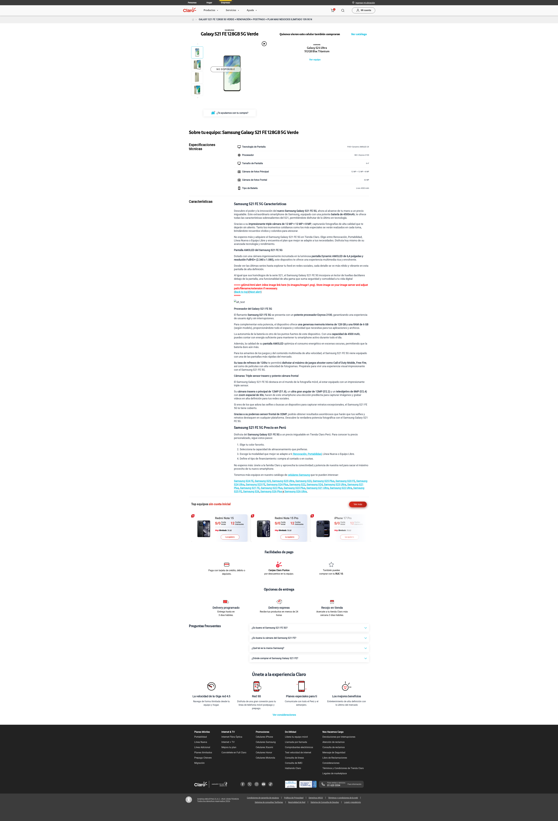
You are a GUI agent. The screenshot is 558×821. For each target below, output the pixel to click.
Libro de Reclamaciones (334, 757)
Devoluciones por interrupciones (338, 736)
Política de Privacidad (293, 798)
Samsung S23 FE (255, 484)
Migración (199, 763)
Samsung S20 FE (345, 480)
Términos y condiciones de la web (343, 798)
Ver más (358, 504)
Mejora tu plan (228, 747)
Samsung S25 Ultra (282, 480)
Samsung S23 (303, 480)
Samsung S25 (262, 480)
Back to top (241, 291)
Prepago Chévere (203, 757)
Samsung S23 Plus (294, 487)
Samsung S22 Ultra (340, 487)
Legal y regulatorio (352, 802)
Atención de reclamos (333, 742)
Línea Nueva (200, 742)
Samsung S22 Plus (271, 487)
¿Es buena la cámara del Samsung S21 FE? (274, 638)
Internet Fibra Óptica (231, 736)
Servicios (231, 10)
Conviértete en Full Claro (233, 752)
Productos (209, 10)
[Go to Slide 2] (197, 65)
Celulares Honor (264, 752)
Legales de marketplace (334, 773)
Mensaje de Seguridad (333, 752)
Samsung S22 (297, 484)
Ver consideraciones (284, 714)
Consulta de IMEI (293, 763)
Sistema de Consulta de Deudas (325, 802)
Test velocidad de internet (298, 752)
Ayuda (250, 10)
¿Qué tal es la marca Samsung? (268, 648)
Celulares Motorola (265, 757)
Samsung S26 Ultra (296, 491)
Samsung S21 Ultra (317, 487)
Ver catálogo (359, 34)
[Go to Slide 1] (197, 52)
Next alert (255, 291)
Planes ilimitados (203, 752)
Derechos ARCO (316, 798)
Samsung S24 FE (244, 480)
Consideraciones (330, 763)
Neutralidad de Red (296, 802)
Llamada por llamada (296, 742)
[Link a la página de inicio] (193, 19)
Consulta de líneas (294, 757)
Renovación (300, 453)
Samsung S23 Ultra (334, 484)
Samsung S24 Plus (277, 484)
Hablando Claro (293, 768)
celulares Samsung (299, 474)
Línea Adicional (202, 747)
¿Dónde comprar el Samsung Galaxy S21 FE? (275, 658)
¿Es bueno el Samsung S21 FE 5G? (270, 627)
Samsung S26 (251, 491)
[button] (365, 2)
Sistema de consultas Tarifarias (269, 802)
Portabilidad (314, 453)
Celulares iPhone (264, 736)
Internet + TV (228, 742)
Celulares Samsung (266, 742)
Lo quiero (230, 537)
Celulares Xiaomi (264, 747)
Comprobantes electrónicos (299, 747)
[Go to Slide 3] (197, 77)
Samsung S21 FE (249, 487)
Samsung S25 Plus (323, 480)
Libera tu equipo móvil (296, 736)
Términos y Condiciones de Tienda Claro (343, 768)
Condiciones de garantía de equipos (263, 798)
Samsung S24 (314, 484)
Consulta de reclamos (333, 747)
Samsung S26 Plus (271, 491)
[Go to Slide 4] (197, 90)
